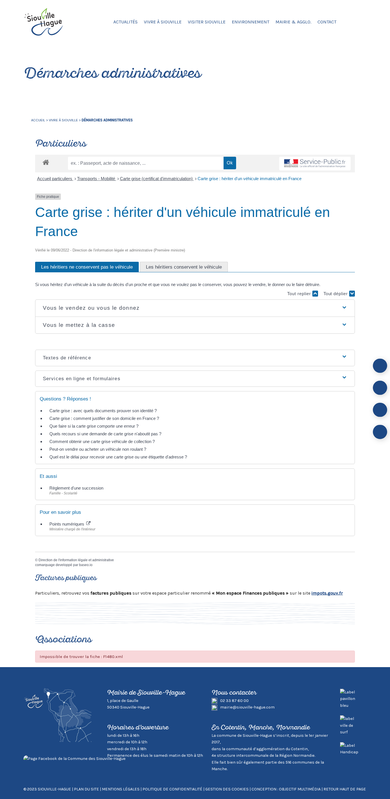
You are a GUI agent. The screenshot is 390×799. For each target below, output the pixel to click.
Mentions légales (121, 789)
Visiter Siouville (207, 22)
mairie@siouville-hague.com (247, 707)
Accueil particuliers (55, 178)
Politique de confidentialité (172, 789)
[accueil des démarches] (45, 162)
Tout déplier (336, 293)
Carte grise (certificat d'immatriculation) (157, 178)
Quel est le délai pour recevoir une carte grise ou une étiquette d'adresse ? (118, 456)
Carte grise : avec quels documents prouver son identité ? (103, 410)
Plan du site (86, 789)
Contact (326, 22)
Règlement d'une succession (76, 488)
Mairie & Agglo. (293, 22)
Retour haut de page (344, 789)
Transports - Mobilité (96, 178)
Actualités (125, 22)
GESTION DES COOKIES (227, 789)
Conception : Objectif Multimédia (286, 789)
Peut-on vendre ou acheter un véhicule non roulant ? (97, 449)
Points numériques (67, 524)
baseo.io (86, 565)
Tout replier (299, 293)
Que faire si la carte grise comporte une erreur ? (93, 426)
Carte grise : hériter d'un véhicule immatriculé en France (249, 178)
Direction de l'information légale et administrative (76, 560)
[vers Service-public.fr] (315, 164)
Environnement (250, 22)
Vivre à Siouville (163, 22)
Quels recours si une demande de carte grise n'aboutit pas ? (105, 433)
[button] (195, 308)
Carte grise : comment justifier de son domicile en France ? (104, 418)
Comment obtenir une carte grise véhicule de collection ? (102, 441)
